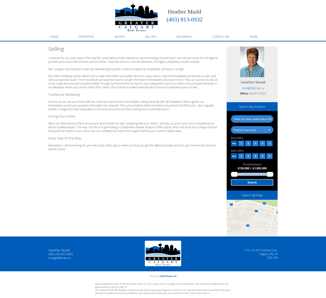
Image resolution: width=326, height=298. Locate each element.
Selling (150, 37)
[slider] (234, 174)
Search (252, 182)
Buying (120, 37)
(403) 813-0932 (185, 19)
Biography (184, 37)
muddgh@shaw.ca (253, 88)
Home (54, 37)
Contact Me (220, 37)
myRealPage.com (167, 276)
